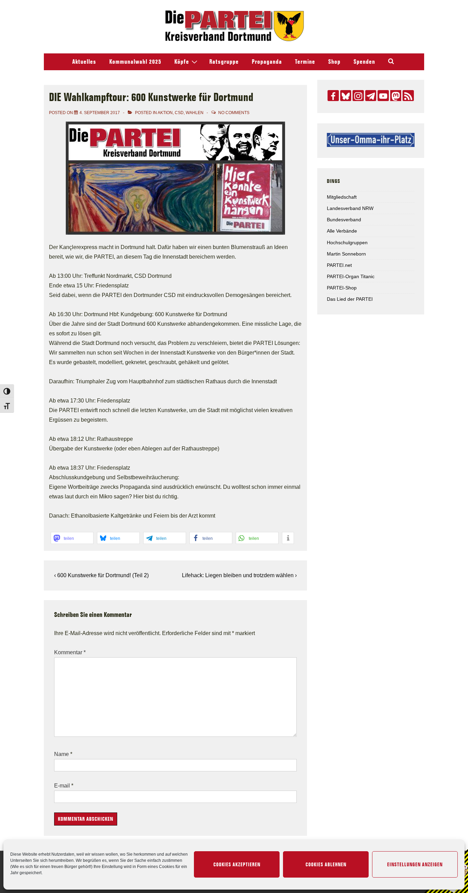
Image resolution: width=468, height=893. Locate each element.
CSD (179, 112)
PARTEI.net (339, 265)
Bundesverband (344, 219)
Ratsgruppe (224, 61)
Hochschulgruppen (347, 242)
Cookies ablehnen (326, 864)
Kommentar (70, 652)
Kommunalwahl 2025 (135, 61)
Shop (334, 61)
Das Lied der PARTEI (350, 299)
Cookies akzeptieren (236, 864)
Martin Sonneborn (346, 254)
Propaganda (267, 61)
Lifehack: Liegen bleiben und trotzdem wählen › (239, 575)
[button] (72, 538)
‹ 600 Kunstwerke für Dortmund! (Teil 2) (101, 575)
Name (61, 754)
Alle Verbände (342, 231)
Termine (305, 61)
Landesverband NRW (350, 208)
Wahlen (195, 112)
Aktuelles (84, 61)
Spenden (364, 61)
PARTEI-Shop (342, 287)
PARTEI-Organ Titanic (350, 276)
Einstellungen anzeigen (415, 864)
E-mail (62, 786)
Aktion (165, 112)
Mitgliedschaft (342, 197)
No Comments (233, 112)
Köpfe (181, 61)
